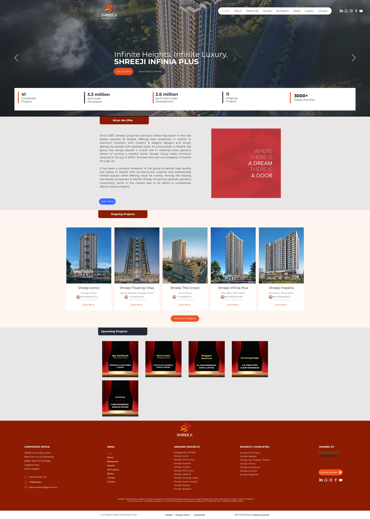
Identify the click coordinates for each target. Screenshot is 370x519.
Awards (111, 465)
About (110, 457)
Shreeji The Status (250, 452)
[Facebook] (356, 11)
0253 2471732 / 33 (37, 477)
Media (110, 473)
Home (110, 453)
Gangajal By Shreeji (185, 452)
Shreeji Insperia (182, 463)
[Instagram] (351, 11)
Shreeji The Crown (184, 470)
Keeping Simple (261, 514)
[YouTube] (361, 11)
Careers (111, 477)
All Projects (113, 469)
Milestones (112, 461)
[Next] (354, 58)
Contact (111, 481)
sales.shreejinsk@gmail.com (43, 487)
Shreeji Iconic (181, 456)
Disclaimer (199, 514)
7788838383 (35, 482)
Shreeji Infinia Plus (184, 459)
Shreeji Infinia (248, 463)
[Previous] (16, 58)
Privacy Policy (183, 514)
